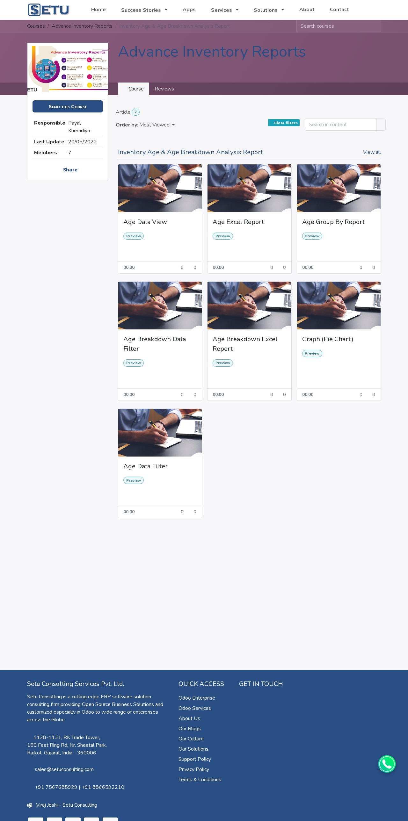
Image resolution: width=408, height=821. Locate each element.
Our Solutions (193, 749)
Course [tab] (135, 88)
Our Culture (191, 738)
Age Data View (145, 222)
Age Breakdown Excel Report (245, 344)
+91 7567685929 (56, 787)
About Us (189, 718)
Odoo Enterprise (196, 698)
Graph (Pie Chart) (327, 339)
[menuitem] (98, 9)
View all (372, 152)
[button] (68, 106)
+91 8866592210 (103, 787)
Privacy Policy (193, 769)
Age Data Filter (145, 466)
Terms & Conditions (199, 779)
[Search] (376, 26)
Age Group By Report (333, 222)
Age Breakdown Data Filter (154, 344)
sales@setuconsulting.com (64, 769)
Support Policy (194, 759)
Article (126, 112)
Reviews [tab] (164, 88)
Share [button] (69, 169)
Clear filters (286, 122)
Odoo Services (194, 708)
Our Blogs (189, 728)
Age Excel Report (238, 222)
